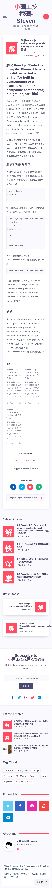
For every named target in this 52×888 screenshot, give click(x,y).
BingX (36, 770)
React (20, 460)
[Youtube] (33, 697)
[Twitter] (19, 697)
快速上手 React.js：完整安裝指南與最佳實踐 (33, 545)
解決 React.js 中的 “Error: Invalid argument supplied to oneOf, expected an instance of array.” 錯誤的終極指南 (33, 529)
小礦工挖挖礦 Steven (27, 841)
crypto (9, 776)
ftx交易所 (21, 776)
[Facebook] (12, 697)
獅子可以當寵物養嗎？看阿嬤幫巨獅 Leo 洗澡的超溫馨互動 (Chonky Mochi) (31, 735)
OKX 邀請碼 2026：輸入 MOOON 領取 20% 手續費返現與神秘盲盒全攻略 (31, 747)
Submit (26, 686)
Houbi (21, 782)
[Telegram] (39, 697)
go (44, 776)
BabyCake (23, 770)
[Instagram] (26, 697)
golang (9, 782)
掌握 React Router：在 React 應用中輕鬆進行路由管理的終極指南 (32, 575)
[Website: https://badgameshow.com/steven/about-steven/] (18, 849)
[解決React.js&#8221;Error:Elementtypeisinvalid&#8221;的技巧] (15, 386)
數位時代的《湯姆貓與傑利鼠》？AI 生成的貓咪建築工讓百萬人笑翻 (31, 722)
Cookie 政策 (13, 877)
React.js (31, 460)
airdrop (9, 770)
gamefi (34, 776)
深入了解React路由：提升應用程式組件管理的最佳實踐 (32, 560)
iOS (30, 782)
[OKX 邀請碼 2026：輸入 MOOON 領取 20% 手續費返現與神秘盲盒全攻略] (7, 749)
